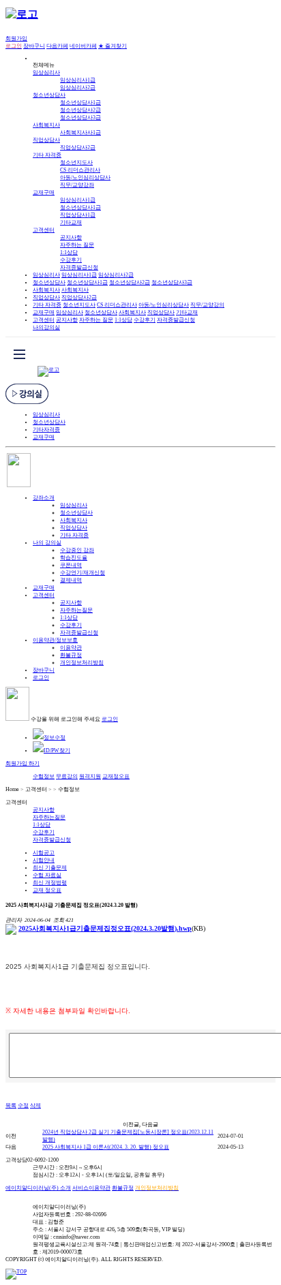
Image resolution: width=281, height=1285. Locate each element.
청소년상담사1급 (80, 102)
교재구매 (44, 192)
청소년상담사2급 (80, 110)
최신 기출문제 (50, 868)
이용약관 (71, 648)
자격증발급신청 (79, 267)
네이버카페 (83, 46)
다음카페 (57, 46)
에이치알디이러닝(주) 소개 (38, 1188)
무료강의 (67, 776)
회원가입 (16, 38)
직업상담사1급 (77, 215)
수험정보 (44, 776)
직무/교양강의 (207, 305)
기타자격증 (46, 430)
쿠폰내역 (71, 565)
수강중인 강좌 (77, 550)
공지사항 (71, 237)
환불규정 (71, 655)
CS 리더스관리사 (80, 170)
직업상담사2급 (77, 147)
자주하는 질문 (77, 245)
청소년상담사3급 (80, 117)
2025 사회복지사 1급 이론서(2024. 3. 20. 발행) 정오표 (105, 1147)
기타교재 (71, 222)
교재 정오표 (47, 890)
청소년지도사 (76, 162)
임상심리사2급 (77, 87)
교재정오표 (116, 776)
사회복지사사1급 (80, 132)
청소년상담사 (49, 95)
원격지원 (90, 776)
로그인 (41, 678)
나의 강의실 (47, 543)
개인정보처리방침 (82, 663)
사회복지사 (46, 125)
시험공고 (44, 853)
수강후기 (71, 260)
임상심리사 (46, 72)
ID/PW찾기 (57, 750)
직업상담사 (46, 140)
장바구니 (34, 46)
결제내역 (71, 580)
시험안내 (44, 860)
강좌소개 (44, 498)
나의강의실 (46, 327)
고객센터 (44, 230)
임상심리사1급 (77, 80)
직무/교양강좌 (77, 185)
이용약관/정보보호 (55, 640)
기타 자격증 (47, 155)
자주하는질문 (76, 610)
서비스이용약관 (91, 1188)
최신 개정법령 (50, 883)
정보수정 (54, 737)
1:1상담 (69, 252)
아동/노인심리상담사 (85, 177)
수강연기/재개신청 (82, 573)
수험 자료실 (47, 875)
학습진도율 (73, 558)
